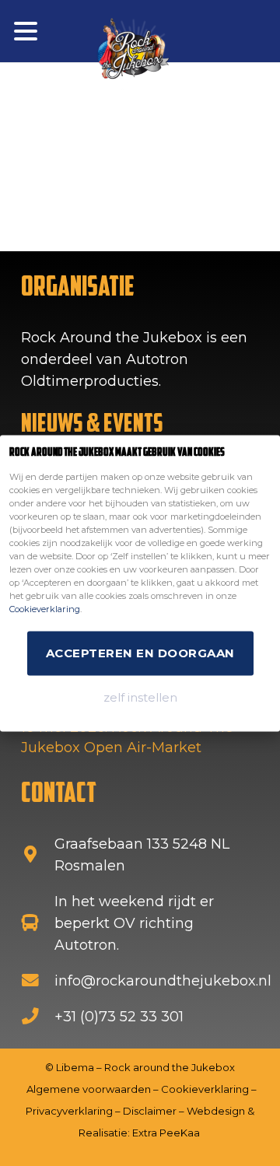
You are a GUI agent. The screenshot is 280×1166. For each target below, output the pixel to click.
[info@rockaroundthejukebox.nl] (37, 980)
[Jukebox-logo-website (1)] (132, 54)
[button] (26, 31)
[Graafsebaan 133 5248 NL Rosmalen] (37, 854)
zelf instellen (140, 696)
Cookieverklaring (44, 608)
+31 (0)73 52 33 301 (119, 1016)
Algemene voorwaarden (88, 1089)
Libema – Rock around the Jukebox (145, 1067)
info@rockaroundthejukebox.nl (162, 980)
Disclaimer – (155, 1111)
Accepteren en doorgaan (140, 652)
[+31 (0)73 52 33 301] (37, 1016)
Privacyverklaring (69, 1111)
